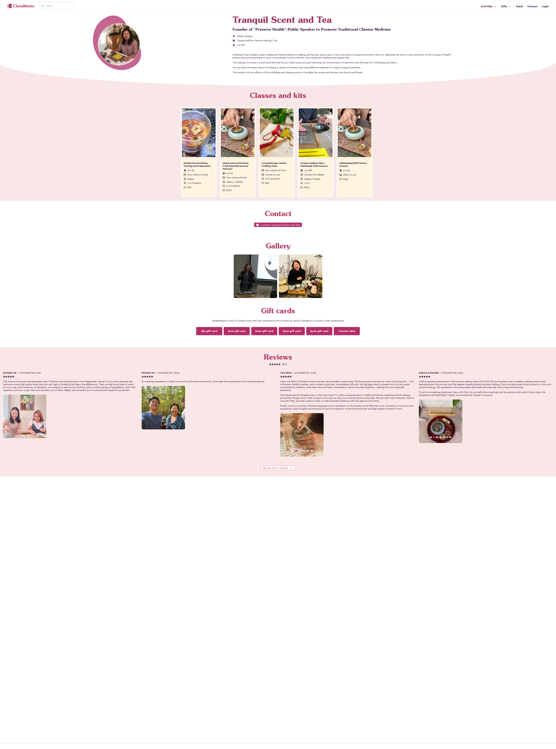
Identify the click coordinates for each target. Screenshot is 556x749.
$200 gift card (264, 331)
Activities (487, 6)
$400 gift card (319, 331)
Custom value (347, 331)
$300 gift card (292, 331)
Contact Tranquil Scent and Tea (278, 224)
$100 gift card (237, 331)
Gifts (504, 6)
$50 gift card (209, 331)
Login (545, 6)
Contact (532, 6)
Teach (519, 6)
